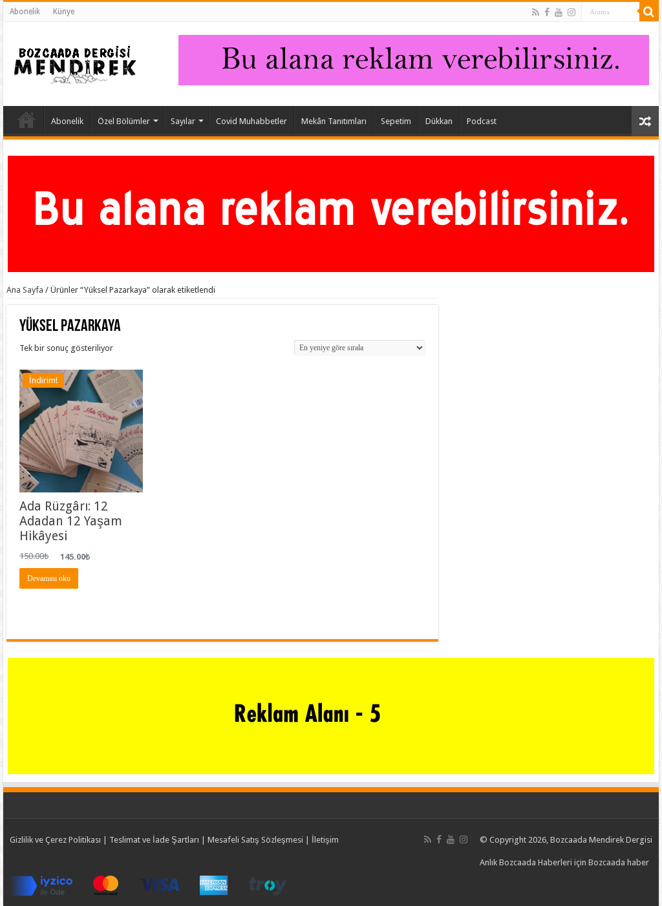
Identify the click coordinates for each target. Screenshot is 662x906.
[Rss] (535, 12)
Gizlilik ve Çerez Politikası (55, 840)
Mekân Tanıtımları (334, 121)
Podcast (481, 121)
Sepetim (396, 121)
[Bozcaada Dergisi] (74, 61)
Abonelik (25, 11)
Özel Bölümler (124, 121)
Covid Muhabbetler (251, 121)
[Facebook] (547, 12)
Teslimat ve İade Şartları (154, 840)
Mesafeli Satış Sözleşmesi (255, 840)
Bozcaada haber (618, 862)
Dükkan (439, 121)
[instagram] (571, 12)
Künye (63, 11)
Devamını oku (48, 578)
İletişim (325, 840)
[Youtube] (558, 12)
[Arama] (649, 11)
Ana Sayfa (26, 119)
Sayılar (183, 121)
